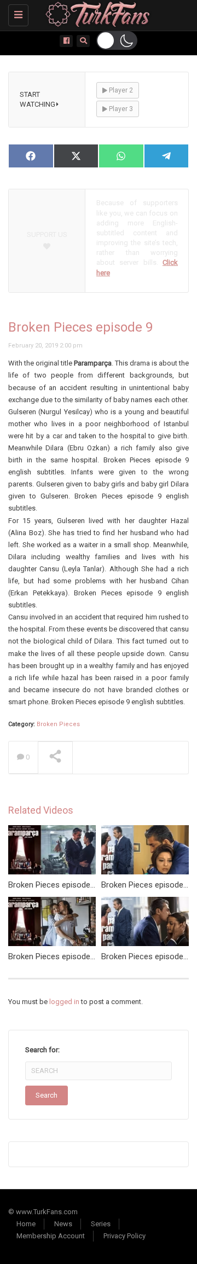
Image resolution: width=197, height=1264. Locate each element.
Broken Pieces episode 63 (54, 956)
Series (101, 1224)
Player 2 (120, 90)
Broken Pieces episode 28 (147, 885)
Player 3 (120, 109)
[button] (116, 40)
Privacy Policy (124, 1236)
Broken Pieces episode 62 (54, 885)
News (63, 1224)
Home (26, 1224)
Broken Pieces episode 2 (145, 956)
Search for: (42, 1050)
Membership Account (50, 1236)
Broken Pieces (58, 724)
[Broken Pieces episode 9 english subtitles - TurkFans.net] (96, 13)
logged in (64, 1002)
